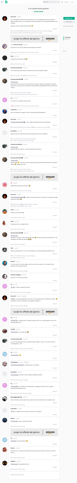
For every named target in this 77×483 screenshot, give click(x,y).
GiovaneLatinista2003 (18, 122)
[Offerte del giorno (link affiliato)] (34, 42)
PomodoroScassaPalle (18, 365)
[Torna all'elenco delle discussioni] (2, 2)
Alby (13, 287)
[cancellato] (15, 355)
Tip (13, 411)
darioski (14, 441)
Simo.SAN (15, 82)
